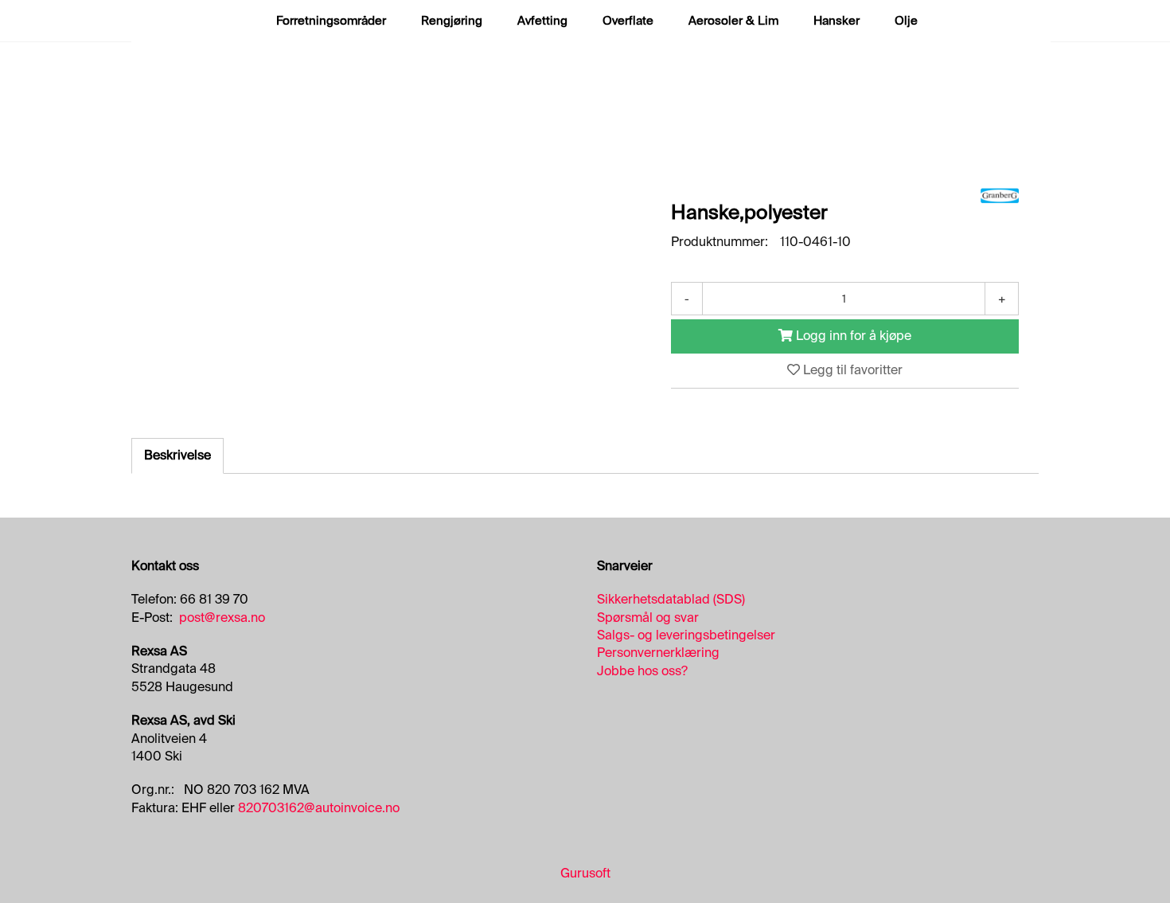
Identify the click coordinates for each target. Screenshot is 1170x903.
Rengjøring (451, 21)
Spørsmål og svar (648, 617)
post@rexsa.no (222, 617)
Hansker (836, 21)
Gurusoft (585, 873)
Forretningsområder (331, 21)
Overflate (628, 21)
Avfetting (542, 21)
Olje (906, 21)
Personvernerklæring (658, 652)
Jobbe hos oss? (642, 671)
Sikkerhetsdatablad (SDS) (671, 599)
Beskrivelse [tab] (177, 455)
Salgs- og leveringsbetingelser (686, 635)
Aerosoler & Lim (733, 21)
